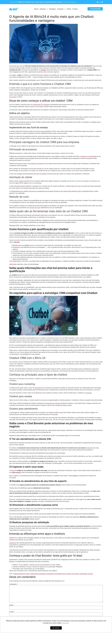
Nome (11, 605)
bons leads (12, 97)
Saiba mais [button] (65, 623)
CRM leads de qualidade (37, 574)
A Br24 (69, 9)
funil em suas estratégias (43, 131)
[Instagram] (99, 2)
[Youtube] (97, 2)
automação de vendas (23, 574)
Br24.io (27, 245)
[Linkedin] (102, 2)
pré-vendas (75, 574)
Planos (36, 9)
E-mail (11, 611)
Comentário (13, 584)
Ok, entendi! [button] (56, 628)
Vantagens (52, 9)
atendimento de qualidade (41, 104)
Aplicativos (12, 543)
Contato (75, 9)
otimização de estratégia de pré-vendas (58, 574)
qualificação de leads (86, 574)
